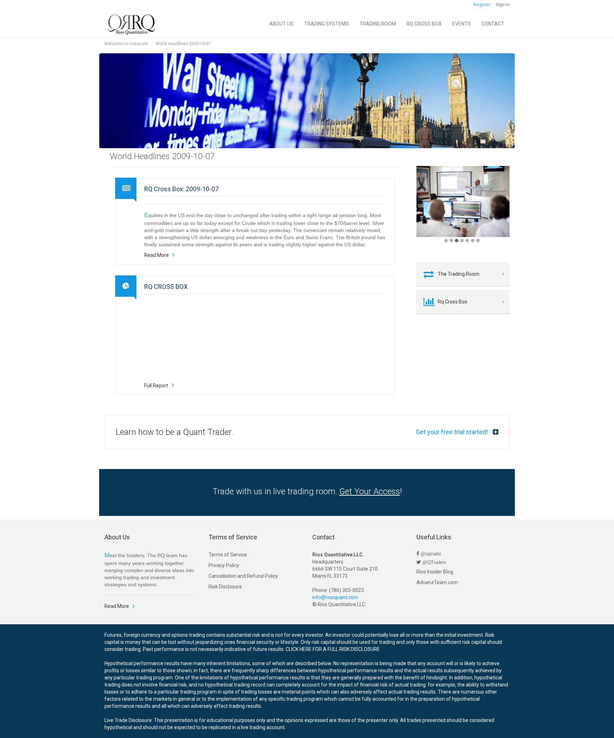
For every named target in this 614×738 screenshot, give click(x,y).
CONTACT (492, 24)
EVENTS (461, 24)
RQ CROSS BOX (424, 24)
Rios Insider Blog (434, 572)
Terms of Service (228, 554)
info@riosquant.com (335, 597)
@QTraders (433, 562)
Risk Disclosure (225, 586)
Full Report (156, 385)
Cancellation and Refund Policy (243, 576)
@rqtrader (430, 553)
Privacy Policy (224, 565)
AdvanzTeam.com (437, 582)
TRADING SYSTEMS (326, 24)
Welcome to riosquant (126, 43)
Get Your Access (369, 491)
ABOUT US (281, 24)
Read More (156, 255)
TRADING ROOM (378, 24)
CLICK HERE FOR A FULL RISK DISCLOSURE (333, 649)
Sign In (503, 4)
